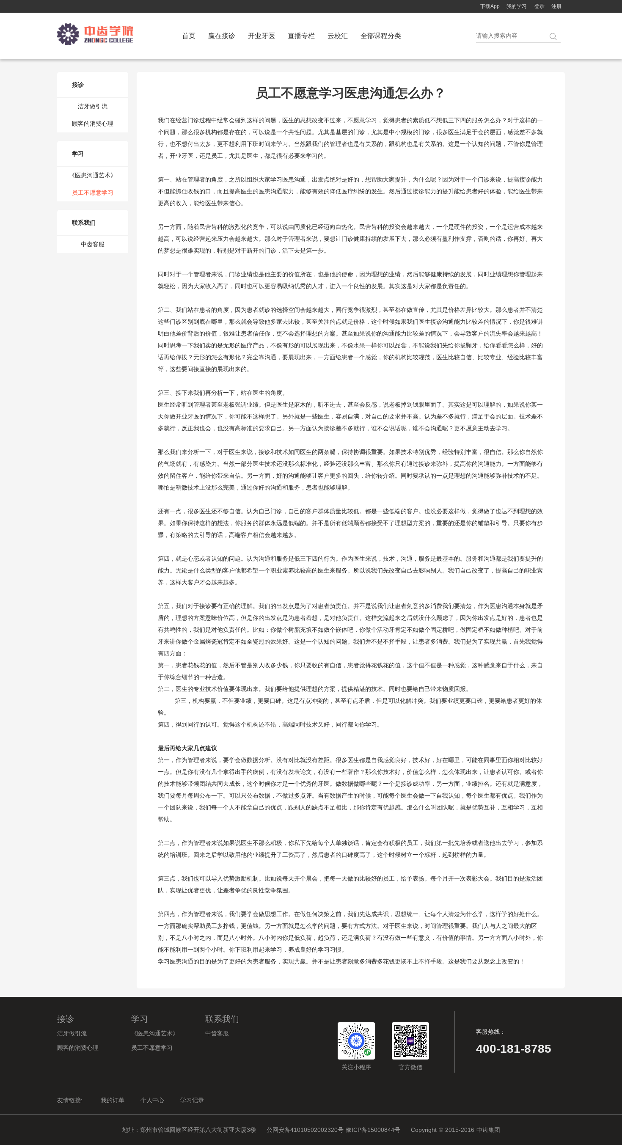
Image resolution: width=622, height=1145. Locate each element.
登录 (539, 6)
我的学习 (516, 6)
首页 (188, 35)
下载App (490, 6)
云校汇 (338, 35)
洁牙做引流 (92, 106)
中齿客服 (93, 244)
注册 (556, 6)
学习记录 (192, 1100)
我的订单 (112, 1100)
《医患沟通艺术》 (92, 175)
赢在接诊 (221, 35)
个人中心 (152, 1100)
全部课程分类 (381, 35)
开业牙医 (261, 35)
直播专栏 (301, 35)
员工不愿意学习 (92, 192)
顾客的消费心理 (92, 123)
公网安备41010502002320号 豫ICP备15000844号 (333, 1129)
